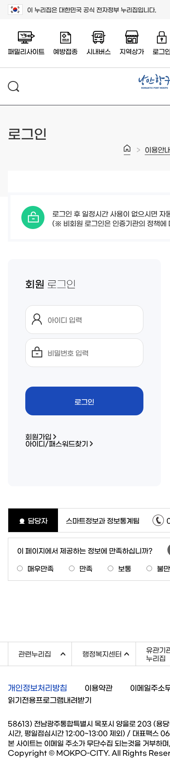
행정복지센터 (108, 652)
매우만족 (40, 568)
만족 (85, 568)
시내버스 (98, 51)
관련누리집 (44, 652)
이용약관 (98, 687)
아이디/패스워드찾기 (56, 443)
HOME (127, 150)
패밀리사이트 (26, 51)
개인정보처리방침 (37, 687)
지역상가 (131, 51)
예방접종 (65, 51)
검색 (13, 86)
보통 (124, 568)
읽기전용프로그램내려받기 (50, 699)
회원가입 (38, 436)
